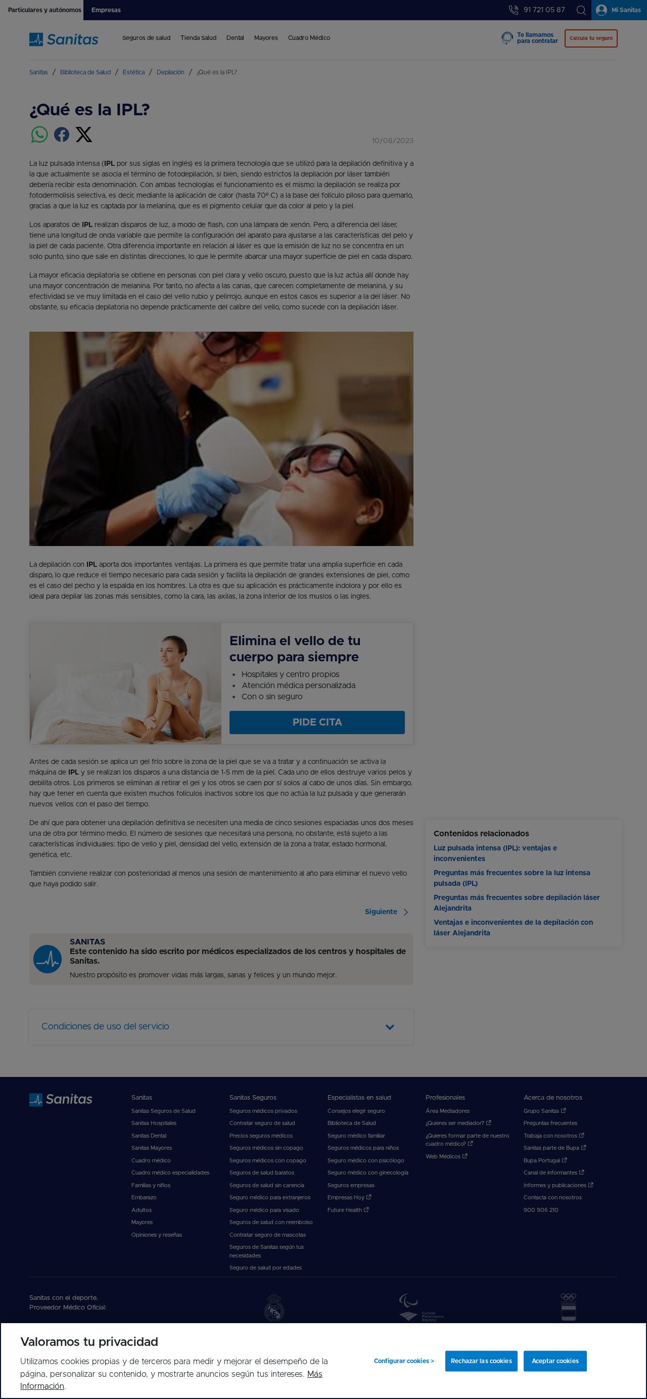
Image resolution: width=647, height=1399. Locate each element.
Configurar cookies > (404, 1361)
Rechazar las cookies (481, 1361)
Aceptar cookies (555, 1361)
